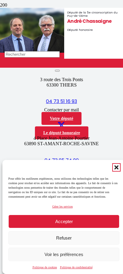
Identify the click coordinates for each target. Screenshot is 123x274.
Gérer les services (62, 206)
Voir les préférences (63, 254)
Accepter (64, 221)
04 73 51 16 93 (61, 101)
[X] (61, 125)
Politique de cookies (45, 267)
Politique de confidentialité (76, 267)
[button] (116, 167)
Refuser (64, 237)
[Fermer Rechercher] (57, 71)
